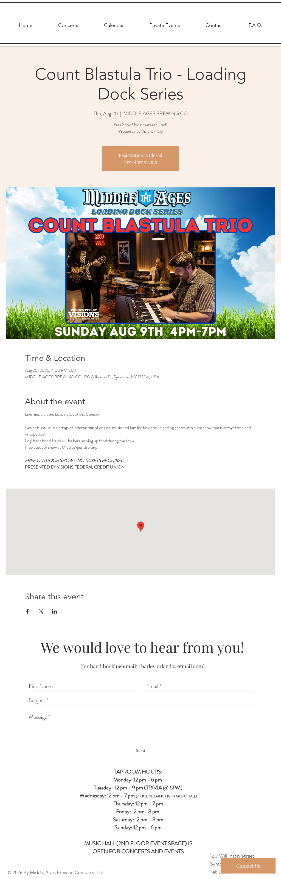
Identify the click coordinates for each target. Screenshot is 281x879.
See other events (140, 162)
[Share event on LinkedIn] (54, 611)
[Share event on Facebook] (27, 611)
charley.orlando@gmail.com (171, 666)
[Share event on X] (41, 611)
